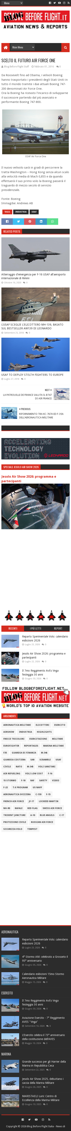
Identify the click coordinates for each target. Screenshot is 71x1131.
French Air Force (13, 801)
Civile (7, 766)
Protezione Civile (14, 822)
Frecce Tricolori (13, 739)
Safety (43, 780)
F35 (5, 752)
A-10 (32, 815)
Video (55, 780)
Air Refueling (11, 773)
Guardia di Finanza (24, 752)
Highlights (44, 732)
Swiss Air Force (52, 808)
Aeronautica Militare (17, 725)
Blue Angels (47, 815)
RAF (32, 780)
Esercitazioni (38, 739)
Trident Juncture (14, 815)
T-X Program (20, 787)
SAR (32, 759)
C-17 (61, 815)
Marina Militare (53, 746)
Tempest (32, 829)
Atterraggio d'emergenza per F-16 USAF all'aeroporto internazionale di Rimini (33, 276)
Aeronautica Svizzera (17, 794)
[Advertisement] (35, 34)
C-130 (38, 794)
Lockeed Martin (48, 801)
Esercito (59, 725)
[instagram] (64, 3)
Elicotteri (42, 725)
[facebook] (50, 3)
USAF (34, 212)
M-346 (44, 752)
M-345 (30, 766)
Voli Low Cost (34, 773)
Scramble (45, 759)
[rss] (68, 3)
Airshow (8, 732)
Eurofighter (11, 746)
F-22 (5, 787)
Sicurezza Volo (12, 829)
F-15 (48, 794)
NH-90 (6, 808)
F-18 (23, 780)
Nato (19, 766)
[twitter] (55, 3)
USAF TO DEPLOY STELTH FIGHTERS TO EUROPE (32, 374)
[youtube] (59, 3)
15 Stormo (9, 780)
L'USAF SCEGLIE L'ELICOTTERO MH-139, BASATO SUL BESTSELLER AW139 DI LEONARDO (32, 326)
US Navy (37, 787)
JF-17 (31, 801)
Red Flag (32, 808)
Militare (57, 739)
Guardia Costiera (14, 759)
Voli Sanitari (46, 766)
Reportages (31, 746)
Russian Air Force (42, 822)
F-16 (50, 773)
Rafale (18, 808)
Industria (21, 212)
